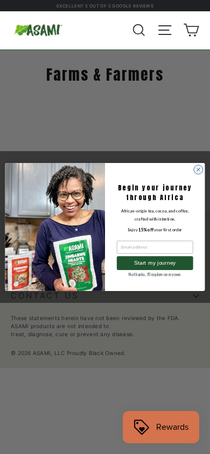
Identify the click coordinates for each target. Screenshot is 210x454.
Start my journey (155, 263)
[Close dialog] (198, 169)
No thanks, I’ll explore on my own (155, 274)
